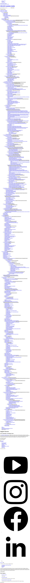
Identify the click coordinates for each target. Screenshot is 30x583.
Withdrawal (6, 366)
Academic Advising (8, 394)
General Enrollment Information (8, 315)
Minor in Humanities (10, 48)
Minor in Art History (10, 61)
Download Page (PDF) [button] (4, 577)
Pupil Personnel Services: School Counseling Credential (14, 118)
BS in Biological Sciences (11, 26)
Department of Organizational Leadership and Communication (12, 195)
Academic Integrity (7, 339)
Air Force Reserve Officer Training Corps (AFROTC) (12, 395)
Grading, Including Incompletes (8, 354)
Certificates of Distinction (8, 283)
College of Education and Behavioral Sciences (8, 82)
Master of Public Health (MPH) (11, 145)
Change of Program (7, 235)
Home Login (3, 447)
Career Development (8, 421)
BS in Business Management (9, 190)
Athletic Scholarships (13, 265)
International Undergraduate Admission (10, 227)
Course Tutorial (8, 311)
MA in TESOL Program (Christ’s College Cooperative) (14, 45)
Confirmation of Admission (8, 220)
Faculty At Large (5, 213)
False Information (7, 223)
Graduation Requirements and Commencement (10, 321)
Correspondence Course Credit (9, 298)
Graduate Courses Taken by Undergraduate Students (11, 288)
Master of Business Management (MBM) (11, 191)
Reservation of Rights (7, 249)
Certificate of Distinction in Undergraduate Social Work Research (15, 98)
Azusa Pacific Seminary (7, 204)
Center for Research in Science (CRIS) (10, 21)
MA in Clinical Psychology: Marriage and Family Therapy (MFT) (15, 88)
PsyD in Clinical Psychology (11, 84)
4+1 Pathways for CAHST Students (9, 81)
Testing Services (9, 404)
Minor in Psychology (10, 93)
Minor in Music (9, 71)
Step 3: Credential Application (12, 133)
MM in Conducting (10, 72)
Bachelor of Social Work (10, 95)
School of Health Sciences (8, 135)
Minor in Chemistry (10, 28)
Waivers (6, 299)
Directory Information (8, 373)
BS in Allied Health (10, 24)
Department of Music (8, 66)
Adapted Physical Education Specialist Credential (13, 139)
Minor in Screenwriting (10, 65)
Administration (6, 16)
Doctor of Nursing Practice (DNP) (13, 181)
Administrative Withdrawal (9, 309)
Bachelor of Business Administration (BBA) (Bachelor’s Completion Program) (15, 189)
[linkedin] (16, 560)
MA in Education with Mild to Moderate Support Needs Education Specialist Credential (18, 127)
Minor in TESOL (10, 53)
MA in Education (10, 125)
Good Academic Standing (8, 286)
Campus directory (4, 443)
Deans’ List (6, 285)
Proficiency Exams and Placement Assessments (10, 229)
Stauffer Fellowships (13, 270)
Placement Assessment (10, 400)
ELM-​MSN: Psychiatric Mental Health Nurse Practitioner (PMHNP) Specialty (18, 170)
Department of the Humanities (9, 39)
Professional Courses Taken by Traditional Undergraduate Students (14, 290)
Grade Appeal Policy (7, 287)
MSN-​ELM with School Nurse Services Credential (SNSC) (16, 174)
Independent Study (8, 312)
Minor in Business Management (10, 192)
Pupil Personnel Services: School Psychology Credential (14, 119)
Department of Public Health (9, 144)
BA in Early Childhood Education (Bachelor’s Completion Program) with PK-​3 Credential (18, 120)
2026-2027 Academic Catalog (7, 6)
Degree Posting (8, 325)
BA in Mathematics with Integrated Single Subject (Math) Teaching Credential (18, 32)
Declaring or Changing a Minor (8, 306)
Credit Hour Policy (7, 370)
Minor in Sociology (10, 104)
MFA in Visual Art (10, 60)
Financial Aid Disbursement (6, 257)
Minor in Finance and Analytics (9, 203)
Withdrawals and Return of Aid (6, 253)
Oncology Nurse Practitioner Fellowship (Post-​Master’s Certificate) (17, 185)
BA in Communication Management (10, 197)
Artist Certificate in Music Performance (12, 67)
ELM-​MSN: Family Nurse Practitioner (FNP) (14, 167)
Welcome (3, 12)
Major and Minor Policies (8, 291)
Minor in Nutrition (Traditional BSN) (13, 150)
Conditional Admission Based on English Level (10, 245)
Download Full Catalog (3, 9)
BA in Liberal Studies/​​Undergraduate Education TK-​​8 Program (15, 121)
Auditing (7, 344)
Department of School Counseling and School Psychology (13, 109)
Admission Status (7, 217)
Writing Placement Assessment (12, 403)
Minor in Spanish (10, 52)
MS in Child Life (10, 137)
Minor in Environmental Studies (11, 47)
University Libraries (7, 425)
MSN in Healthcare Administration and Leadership (15, 178)
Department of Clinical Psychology (10, 83)
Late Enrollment (8, 313)
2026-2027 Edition (3, 10)
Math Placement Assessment (12, 402)
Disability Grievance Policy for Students (10, 387)
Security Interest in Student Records (9, 331)
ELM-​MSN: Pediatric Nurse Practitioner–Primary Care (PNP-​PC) (16, 169)
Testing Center (8, 399)
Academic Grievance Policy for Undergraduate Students (11, 279)
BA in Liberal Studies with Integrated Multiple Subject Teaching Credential (17, 123)
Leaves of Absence (8, 367)
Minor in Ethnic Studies (10, 103)
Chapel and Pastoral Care (9, 411)
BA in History (9, 40)
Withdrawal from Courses (8, 300)
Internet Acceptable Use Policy (8, 371)
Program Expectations (8, 134)
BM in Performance (10, 70)
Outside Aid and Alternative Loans (12, 271)
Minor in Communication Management (10, 198)
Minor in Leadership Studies (9, 199)
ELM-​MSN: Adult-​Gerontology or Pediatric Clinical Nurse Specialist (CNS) (18, 166)
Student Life (6, 385)
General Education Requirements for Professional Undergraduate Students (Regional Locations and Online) (17, 211)
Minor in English (10, 46)
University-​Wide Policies (6, 369)
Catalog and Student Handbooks (7, 15)
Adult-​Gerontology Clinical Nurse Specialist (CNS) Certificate (16, 183)
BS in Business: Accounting (9, 201)
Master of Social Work (10, 96)
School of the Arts (7, 56)
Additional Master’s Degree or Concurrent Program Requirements (13, 357)
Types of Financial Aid (8, 260)
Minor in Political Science (11, 50)
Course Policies (6, 284)
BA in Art (9, 57)
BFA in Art (9, 58)
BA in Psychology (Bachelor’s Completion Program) (14, 91)
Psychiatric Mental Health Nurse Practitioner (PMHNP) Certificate (16, 187)
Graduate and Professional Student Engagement (11, 389)
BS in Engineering (10, 34)
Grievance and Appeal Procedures (9, 363)
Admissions (3, 215)
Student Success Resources (5, 377)
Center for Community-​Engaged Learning (9, 420)
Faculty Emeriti (6, 17)
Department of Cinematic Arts (9, 62)
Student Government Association (10, 417)
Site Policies (3, 566)
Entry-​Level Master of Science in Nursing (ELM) (14, 173)
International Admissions (7, 239)
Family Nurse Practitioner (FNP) (13, 158)
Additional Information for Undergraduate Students (9, 258)
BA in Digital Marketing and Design (10, 193)
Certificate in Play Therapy (11, 87)
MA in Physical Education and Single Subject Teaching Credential (15, 140)
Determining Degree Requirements (10, 360)
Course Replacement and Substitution (10, 324)
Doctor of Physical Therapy (11, 143)
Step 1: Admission (11, 132)
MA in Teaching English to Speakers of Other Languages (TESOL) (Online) (16, 44)
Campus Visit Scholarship (13, 266)
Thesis (7, 362)
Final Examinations (8, 317)
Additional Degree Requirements (10, 322)
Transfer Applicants (7, 230)
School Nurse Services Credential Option (14, 160)
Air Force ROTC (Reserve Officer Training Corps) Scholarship (16, 272)
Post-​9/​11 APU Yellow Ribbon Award (15, 269)
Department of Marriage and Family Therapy (11, 86)
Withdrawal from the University (9, 338)
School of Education (7, 105)
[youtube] (16, 477)
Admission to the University (8, 218)
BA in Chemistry (10, 23)
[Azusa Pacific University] (3, 3)
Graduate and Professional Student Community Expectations (12, 320)
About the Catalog (5, 13)
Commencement (8, 358)
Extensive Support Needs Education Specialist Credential (14, 130)
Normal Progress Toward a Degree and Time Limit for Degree (13, 328)
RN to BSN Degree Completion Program (14, 153)
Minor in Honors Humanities (11, 55)
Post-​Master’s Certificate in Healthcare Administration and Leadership (17, 179)
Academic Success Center (9, 393)
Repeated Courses (7, 295)
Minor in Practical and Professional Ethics (12, 51)
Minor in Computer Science (11, 36)
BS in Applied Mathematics (11, 33)
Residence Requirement (9, 329)
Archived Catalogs (5, 14)
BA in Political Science (10, 41)
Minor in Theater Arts (10, 75)
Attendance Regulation (7, 282)
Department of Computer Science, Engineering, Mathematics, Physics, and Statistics (16, 30)
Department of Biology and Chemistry (10, 22)
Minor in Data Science (10, 37)
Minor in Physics (10, 38)
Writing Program (8, 408)
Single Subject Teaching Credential (12, 128)
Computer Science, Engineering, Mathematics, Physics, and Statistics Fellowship (20, 267)
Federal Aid (9, 261)
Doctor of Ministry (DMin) (9, 207)
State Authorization (8, 314)
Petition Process (6, 330)
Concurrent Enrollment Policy (9, 297)
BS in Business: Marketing (9, 194)
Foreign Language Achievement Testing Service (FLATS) (15, 406)
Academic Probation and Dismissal (9, 281)
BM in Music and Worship (11, 69)
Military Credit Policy (8, 334)
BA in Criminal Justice (10, 99)
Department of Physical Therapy (10, 142)
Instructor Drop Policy (8, 294)
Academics (3, 19)
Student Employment (5, 254)
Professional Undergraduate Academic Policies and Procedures (10, 301)
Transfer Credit (6, 365)
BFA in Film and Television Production (12, 64)
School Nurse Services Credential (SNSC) (15, 164)
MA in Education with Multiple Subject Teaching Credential (15, 126)
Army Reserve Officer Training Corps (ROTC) (11, 396)
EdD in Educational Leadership (11, 108)
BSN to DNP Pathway (11, 180)
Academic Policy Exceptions (8, 280)
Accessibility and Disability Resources (10, 380)
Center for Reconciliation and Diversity (10, 424)
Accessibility (3, 565)
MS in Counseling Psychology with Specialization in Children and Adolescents (17, 89)
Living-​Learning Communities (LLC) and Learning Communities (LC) (14, 398)
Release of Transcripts (8, 375)
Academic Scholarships (11, 262)
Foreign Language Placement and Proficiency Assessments (16, 401)
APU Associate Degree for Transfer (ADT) (10, 219)
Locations (3, 444)
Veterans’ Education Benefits (8, 231)
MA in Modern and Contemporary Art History (13, 59)
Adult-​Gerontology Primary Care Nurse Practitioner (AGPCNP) (16, 157)
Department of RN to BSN (11, 152)
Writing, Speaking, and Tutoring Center (10, 384)
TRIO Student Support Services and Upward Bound (12, 407)
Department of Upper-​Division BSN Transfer (13, 151)
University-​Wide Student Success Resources (8, 419)
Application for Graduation (9, 323)
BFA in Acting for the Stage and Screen (12, 74)
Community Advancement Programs (10, 422)
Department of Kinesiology (9, 138)
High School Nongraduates (8, 224)
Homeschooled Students (7, 225)
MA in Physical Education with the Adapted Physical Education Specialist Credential (17, 141)
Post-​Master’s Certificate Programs (12, 182)
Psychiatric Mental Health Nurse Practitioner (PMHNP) (15, 159)
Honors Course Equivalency (8, 212)
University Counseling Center (9, 391)
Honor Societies (8, 397)
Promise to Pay (5, 255)
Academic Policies (8, 106)
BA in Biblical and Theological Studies (12, 78)
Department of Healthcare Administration (12, 177)
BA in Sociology (9, 100)
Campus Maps (3, 445)
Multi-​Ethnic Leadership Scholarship (15, 268)
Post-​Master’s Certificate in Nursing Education (14, 176)
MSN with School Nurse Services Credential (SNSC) (17, 163)
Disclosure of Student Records (9, 374)
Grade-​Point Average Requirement (10, 326)
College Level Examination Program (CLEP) (14, 405)
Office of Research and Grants (9, 382)
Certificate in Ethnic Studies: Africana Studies (13, 101)
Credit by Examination (7, 221)
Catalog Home (3, 2)
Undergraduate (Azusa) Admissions (7, 216)
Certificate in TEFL (10, 42)
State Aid (9, 274)
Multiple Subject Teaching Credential (12, 129)
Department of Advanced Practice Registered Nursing (14, 155)
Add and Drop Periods (8, 293)
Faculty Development (5, 214)
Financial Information (4, 251)
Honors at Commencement (9, 327)
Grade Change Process (7, 319)
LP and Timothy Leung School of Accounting (10, 200)
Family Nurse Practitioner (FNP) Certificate (14, 184)
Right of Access (8, 376)
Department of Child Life (9, 136)
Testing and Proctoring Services (9, 383)
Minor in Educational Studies (11, 124)
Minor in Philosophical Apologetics (12, 49)
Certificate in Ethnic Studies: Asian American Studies (14, 102)
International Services (8, 226)
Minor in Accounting (8, 202)
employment (3, 446)
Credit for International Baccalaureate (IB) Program (12, 222)
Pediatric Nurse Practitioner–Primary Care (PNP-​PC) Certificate (16, 186)
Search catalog (2, 7)
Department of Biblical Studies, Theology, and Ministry (12, 76)
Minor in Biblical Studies (10, 79)
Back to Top (1, 562)
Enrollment (6, 342)
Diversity (6, 423)
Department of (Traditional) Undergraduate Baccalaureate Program (15, 147)
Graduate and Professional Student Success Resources (9, 378)
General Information (5, 252)
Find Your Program (4, 18)
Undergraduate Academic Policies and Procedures (9, 278)
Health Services (8, 413)
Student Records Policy (7, 372)
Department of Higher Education (10, 85)
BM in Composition (10, 68)
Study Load (6, 296)
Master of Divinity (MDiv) (9, 205)
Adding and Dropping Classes (9, 308)
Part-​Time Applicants (7, 228)
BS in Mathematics (10, 35)
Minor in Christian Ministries (11, 80)
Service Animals (9, 381)
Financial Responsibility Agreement (7, 256)
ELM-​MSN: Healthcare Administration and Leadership (15, 168)
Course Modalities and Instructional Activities (11, 310)
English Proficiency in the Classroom (9, 341)
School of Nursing (7, 146)
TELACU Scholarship (11, 273)
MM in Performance (10, 73)
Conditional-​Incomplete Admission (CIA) (9, 246)
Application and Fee (7, 244)
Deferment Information (8, 316)
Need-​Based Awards (11, 263)
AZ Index (3, 1)
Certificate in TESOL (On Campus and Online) (13, 43)
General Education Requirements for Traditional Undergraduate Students (13, 209)
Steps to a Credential (10, 131)
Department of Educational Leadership (10, 107)
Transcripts (6, 250)
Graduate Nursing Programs (9, 154)
